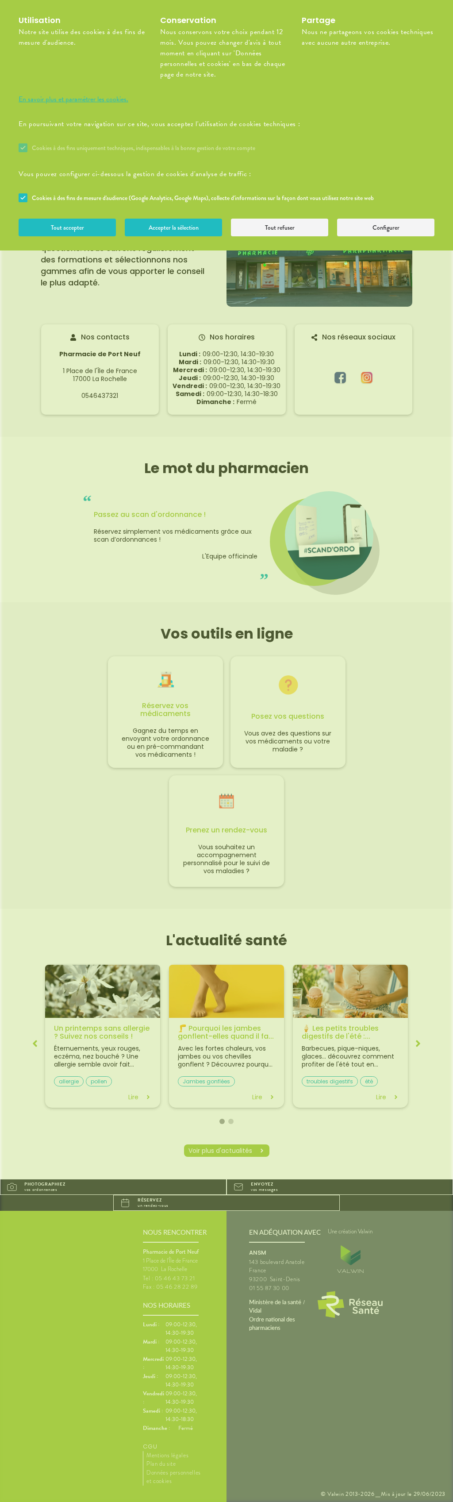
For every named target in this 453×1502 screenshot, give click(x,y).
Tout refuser (280, 227)
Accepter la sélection (174, 227)
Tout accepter (67, 227)
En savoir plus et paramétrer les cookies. (73, 99)
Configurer (385, 227)
